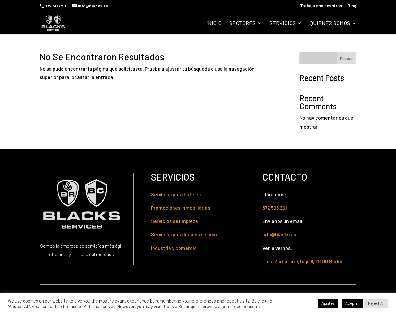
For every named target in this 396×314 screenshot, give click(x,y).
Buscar (346, 58)
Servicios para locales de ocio (184, 234)
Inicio (214, 23)
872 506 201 (56, 5)
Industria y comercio (174, 248)
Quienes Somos (330, 23)
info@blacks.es (279, 234)
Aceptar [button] (352, 303)
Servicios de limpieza (174, 221)
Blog (351, 5)
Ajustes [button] (328, 303)
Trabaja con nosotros (321, 5)
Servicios (282, 23)
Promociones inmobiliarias (180, 208)
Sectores (242, 23)
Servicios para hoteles (176, 194)
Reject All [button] (376, 303)
